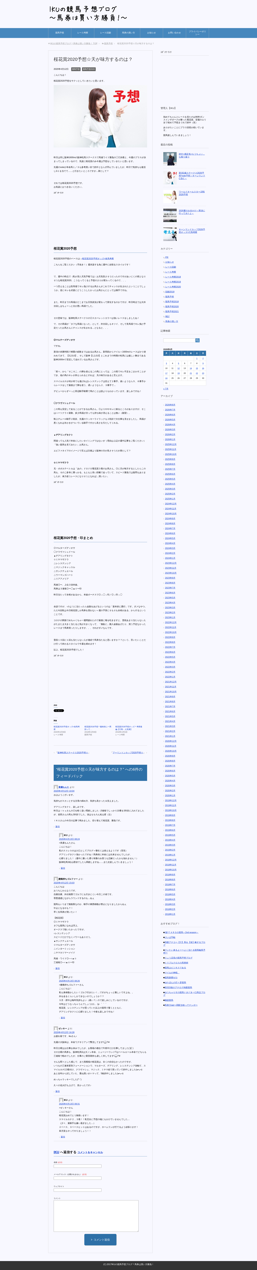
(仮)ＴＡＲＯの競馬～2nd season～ (182, 932)
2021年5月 (170, 716)
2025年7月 (170, 469)
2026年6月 (170, 415)
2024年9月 (170, 518)
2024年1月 (170, 558)
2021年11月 (170, 687)
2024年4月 (170, 543)
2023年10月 (171, 573)
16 (203, 368)
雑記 (167, 316)
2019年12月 (171, 800)
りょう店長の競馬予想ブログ (178, 958)
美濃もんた (63, 787)
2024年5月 (170, 538)
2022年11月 (170, 627)
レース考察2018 (173, 277)
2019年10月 (171, 810)
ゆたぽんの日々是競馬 (175, 982)
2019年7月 (170, 825)
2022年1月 (170, 677)
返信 (57, 826)
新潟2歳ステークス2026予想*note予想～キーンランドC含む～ (192, 176)
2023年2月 (170, 612)
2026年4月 (170, 424)
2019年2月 (170, 850)
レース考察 (82, 33)
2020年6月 (170, 771)
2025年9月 (170, 459)
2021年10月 (171, 692)
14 (191, 368)
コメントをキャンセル (90, 1152)
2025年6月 (170, 474)
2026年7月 (170, 410)
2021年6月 (170, 711)
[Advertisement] (76, 217)
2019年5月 (170, 835)
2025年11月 (170, 449)
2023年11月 (170, 568)
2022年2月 (170, 672)
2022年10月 (171, 632)
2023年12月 (171, 563)
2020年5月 (170, 776)
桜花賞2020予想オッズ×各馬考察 (98, 258)
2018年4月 (170, 899)
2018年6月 (170, 889)
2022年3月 (170, 667)
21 (191, 373)
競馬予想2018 (172, 301)
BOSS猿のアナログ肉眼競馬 (178, 987)
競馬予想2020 (89, 69)
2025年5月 (170, 479)
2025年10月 (171, 454)
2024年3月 (170, 548)
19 (178, 373)
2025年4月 (170, 484)
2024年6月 (170, 533)
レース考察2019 (173, 282)
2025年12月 (171, 444)
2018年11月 (170, 865)
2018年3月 (170, 904)
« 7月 (165, 389)
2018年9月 (170, 875)
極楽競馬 (169, 1000)
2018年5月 (170, 894)
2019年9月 (170, 815)
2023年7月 (170, 588)
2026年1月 (170, 439)
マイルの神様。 (172, 973)
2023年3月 (170, 607)
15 (197, 368)
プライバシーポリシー (197, 32)
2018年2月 (170, 909)
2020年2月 (170, 790)
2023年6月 (170, 593)
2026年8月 (170, 405)
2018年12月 (171, 860)
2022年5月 (170, 657)
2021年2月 (170, 731)
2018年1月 (170, 914)
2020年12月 (171, 741)
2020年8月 (170, 761)
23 (203, 373)
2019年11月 (170, 805)
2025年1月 (170, 499)
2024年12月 (171, 504)
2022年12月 (171, 622)
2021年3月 (170, 726)
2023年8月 (170, 583)
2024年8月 (170, 523)
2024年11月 (170, 509)
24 (166, 378)
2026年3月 (170, 429)
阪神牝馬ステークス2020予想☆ (73, 752)
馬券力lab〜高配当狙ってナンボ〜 (181, 1005)
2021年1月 (170, 736)
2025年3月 (170, 489)
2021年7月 (170, 706)
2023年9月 (170, 578)
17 (166, 373)
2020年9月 (170, 756)
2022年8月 (170, 642)
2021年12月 (171, 682)
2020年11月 (170, 746)
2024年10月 (171, 513)
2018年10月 (171, 870)
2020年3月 (170, 786)
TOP (73, 43)
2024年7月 (170, 528)
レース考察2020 (173, 287)
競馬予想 (59, 33)
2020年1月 (170, 795)
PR (166, 257)
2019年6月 (170, 830)
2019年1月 (170, 855)
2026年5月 (170, 420)
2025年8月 (170, 464)
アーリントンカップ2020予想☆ (128, 752)
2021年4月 (170, 721)
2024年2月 (170, 553)
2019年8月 (170, 820)
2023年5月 (170, 598)
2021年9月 (170, 696)
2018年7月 (170, 884)
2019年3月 (170, 845)
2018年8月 (170, 879)
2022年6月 (170, 652)
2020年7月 (170, 766)
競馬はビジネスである (175, 968)
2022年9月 (170, 637)
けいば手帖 (170, 937)
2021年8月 (170, 701)
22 (197, 373)
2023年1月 (170, 617)
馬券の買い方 (128, 33)
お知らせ (151, 33)
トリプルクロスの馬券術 (176, 963)
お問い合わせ (174, 33)
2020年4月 (170, 781)
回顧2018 (169, 292)
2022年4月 (170, 662)
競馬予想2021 (172, 311)
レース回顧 (105, 33)
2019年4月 (170, 840)
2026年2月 (170, 434)
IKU (56, 1152)
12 (178, 368)
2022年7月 (170, 647)
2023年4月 (170, 603)
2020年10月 (171, 751)
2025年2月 (170, 494)
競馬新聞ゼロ (171, 977)
